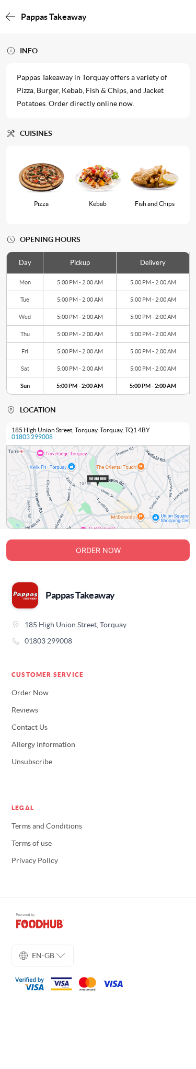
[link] (98, 641)
